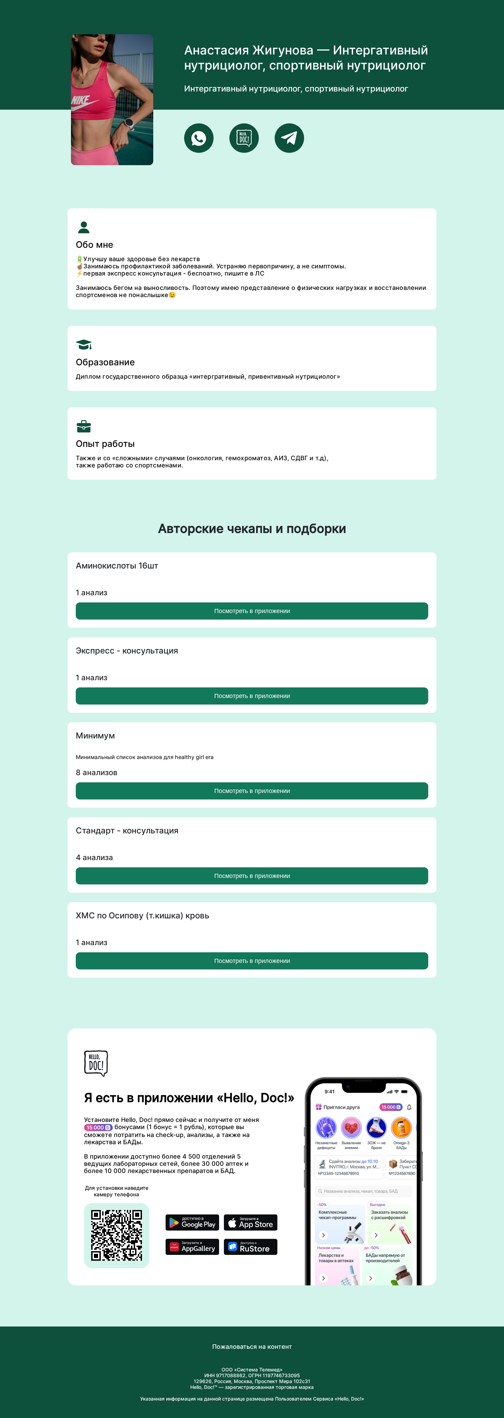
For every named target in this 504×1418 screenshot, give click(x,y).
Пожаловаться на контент (252, 1346)
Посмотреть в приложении (252, 611)
